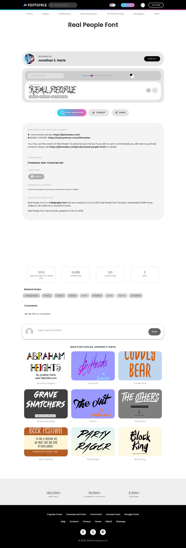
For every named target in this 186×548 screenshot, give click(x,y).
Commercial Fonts (76, 514)
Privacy (87, 521)
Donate (37, 176)
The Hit (93, 421)
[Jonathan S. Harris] (31, 59)
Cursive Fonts (113, 514)
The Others (140, 421)
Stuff (156, 13)
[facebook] (83, 532)
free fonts (54, 497)
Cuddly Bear (140, 383)
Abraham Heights (46, 383)
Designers (139, 13)
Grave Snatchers (46, 421)
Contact (152, 59)
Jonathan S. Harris (52, 60)
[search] (62, 5)
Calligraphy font (58, 202)
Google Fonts (131, 514)
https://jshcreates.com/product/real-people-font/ (78, 146)
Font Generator (88, 13)
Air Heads (93, 383)
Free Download (74, 112)
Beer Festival (46, 459)
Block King (140, 459)
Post (154, 331)
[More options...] (155, 90)
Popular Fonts (54, 514)
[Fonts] (35, 5)
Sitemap (120, 521)
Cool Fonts (96, 514)
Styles (45, 13)
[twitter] (93, 532)
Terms (98, 521)
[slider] (92, 76)
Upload (128, 5)
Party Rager (93, 459)
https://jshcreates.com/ (66, 134)
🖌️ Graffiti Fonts (115, 13)
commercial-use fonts (94, 497)
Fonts (30, 13)
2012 (41, 272)
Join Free (156, 5)
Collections (64, 13)
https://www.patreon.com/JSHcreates (69, 137)
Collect (100, 112)
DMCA (108, 521)
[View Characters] (148, 90)
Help (63, 521)
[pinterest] (103, 532)
